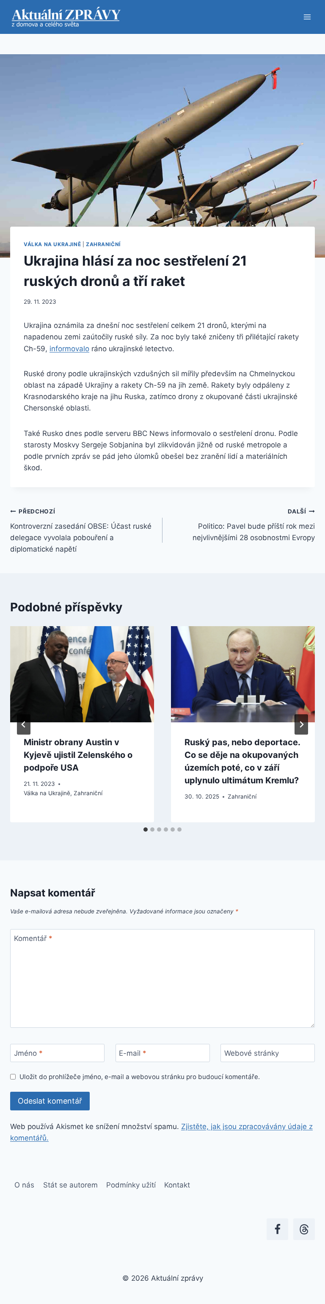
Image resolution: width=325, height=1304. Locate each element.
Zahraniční (103, 244)
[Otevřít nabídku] (307, 16)
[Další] (301, 724)
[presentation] (82, 674)
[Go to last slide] (23, 724)
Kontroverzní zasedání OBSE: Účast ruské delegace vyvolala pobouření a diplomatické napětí (80, 530)
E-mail (132, 1053)
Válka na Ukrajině (52, 244)
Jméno (28, 1053)
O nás (24, 1185)
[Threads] (304, 1229)
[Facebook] (277, 1229)
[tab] (145, 829)
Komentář (33, 938)
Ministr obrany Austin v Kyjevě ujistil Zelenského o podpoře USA (78, 755)
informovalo (69, 348)
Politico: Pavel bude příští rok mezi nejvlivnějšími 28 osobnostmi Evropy (254, 525)
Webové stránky (251, 1053)
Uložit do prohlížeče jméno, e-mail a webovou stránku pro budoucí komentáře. (139, 1077)
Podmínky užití (131, 1185)
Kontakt (177, 1185)
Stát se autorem (70, 1185)
